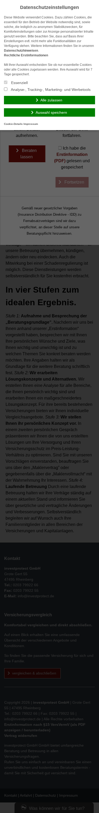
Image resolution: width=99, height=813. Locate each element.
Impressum (30, 123)
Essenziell (19, 83)
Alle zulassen (51, 100)
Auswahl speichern (51, 112)
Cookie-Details (13, 123)
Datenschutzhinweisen (21, 50)
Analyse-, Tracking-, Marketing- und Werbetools (50, 89)
